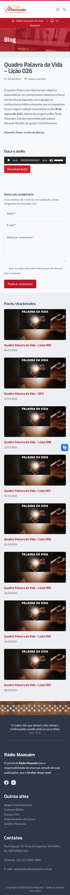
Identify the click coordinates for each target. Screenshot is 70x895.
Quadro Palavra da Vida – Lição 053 (27, 685)
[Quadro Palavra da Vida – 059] (35, 373)
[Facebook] (6, 782)
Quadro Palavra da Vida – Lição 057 (27, 491)
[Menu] (57, 9)
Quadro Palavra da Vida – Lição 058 (27, 442)
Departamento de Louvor (19, 819)
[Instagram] (13, 782)
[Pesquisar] (64, 9)
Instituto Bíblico (14, 809)
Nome (11, 213)
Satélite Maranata (15, 823)
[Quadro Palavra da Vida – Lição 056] (35, 518)
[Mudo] (51, 160)
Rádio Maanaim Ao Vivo (29, 20)
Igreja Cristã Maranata (18, 805)
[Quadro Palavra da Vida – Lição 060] (35, 324)
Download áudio (17, 169)
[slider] (59, 160)
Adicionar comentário (20, 237)
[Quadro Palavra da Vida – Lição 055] (35, 567)
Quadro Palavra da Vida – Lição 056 (27, 539)
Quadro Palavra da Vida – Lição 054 (27, 636)
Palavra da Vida (37, 78)
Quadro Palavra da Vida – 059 (23, 394)
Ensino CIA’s (12, 814)
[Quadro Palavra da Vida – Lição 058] (35, 421)
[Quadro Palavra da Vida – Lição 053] (35, 664)
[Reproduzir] (9, 160)
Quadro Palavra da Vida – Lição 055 (27, 588)
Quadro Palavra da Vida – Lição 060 (27, 345)
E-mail (11, 225)
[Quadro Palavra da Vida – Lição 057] (35, 470)
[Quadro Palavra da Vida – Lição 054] (35, 615)
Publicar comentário (20, 284)
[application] (35, 160)
